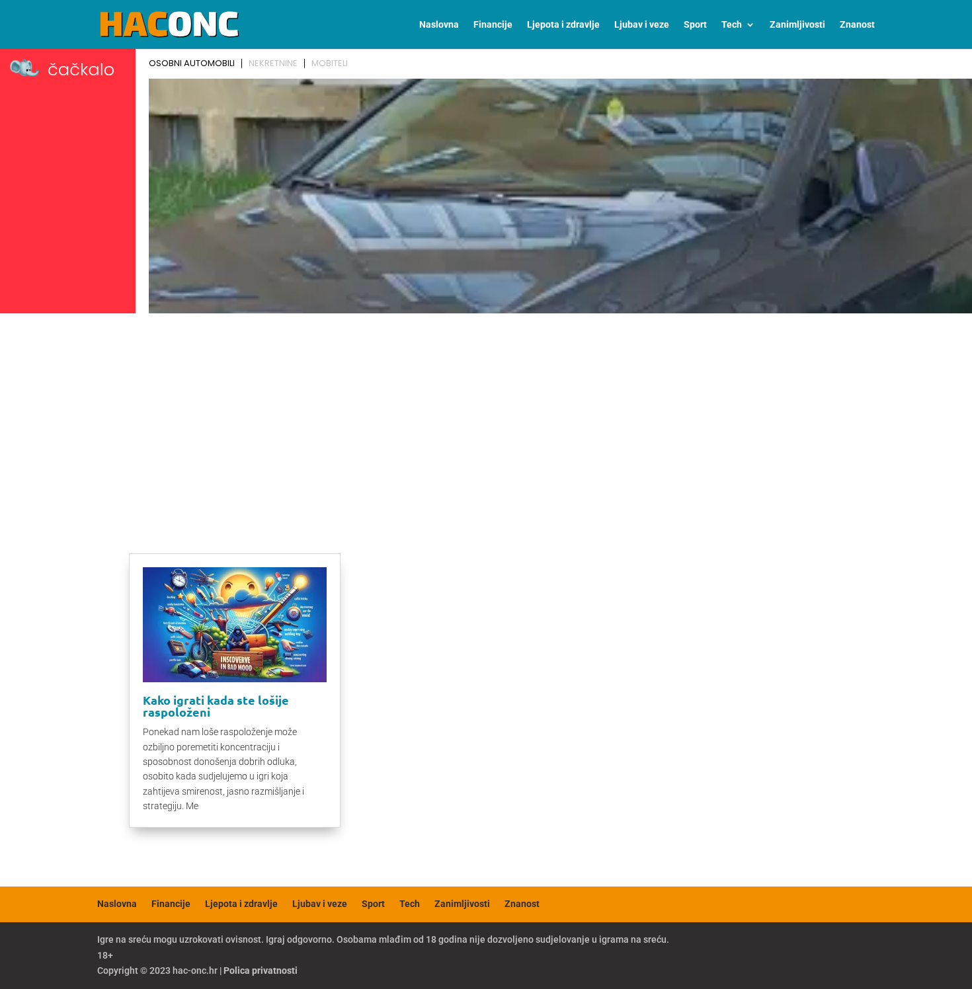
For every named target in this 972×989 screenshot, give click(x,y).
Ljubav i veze (641, 25)
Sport (695, 25)
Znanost (857, 25)
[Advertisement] (486, 417)
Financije (492, 25)
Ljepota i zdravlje (563, 25)
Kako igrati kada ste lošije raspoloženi (216, 705)
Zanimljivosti (797, 25)
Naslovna (439, 25)
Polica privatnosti (260, 970)
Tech (731, 25)
